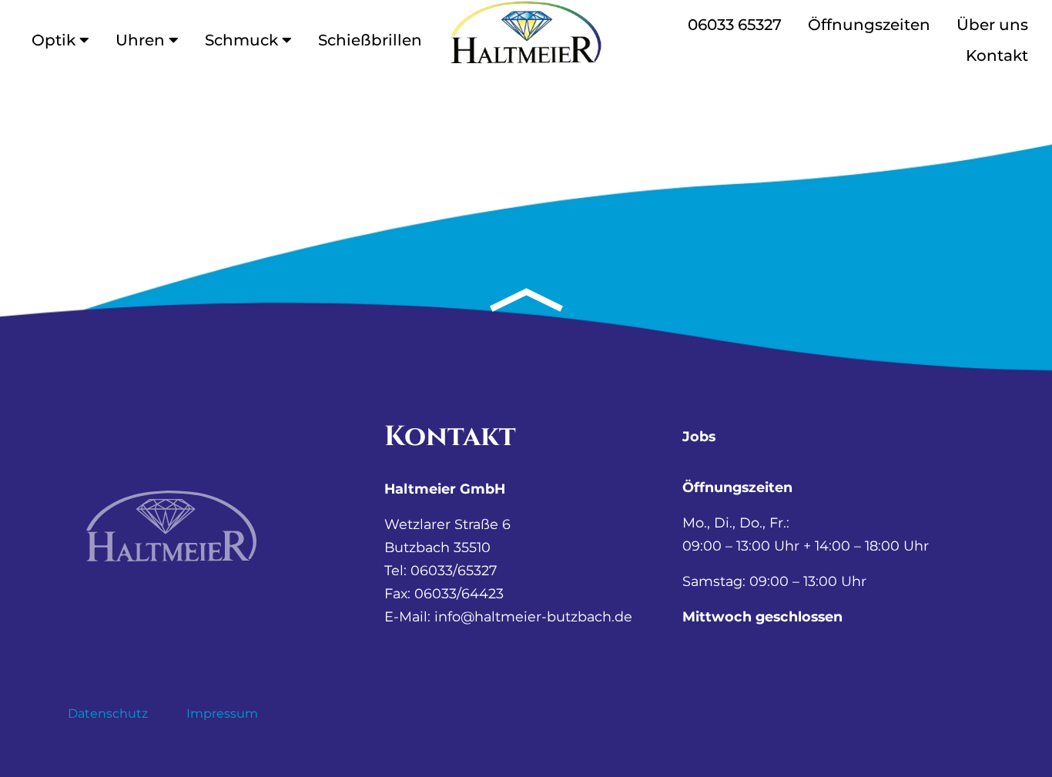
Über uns (992, 24)
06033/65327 (453, 570)
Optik (53, 40)
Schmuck (241, 40)
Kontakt (997, 55)
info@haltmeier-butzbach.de (533, 616)
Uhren (140, 40)
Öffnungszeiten (869, 24)
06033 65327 (735, 24)
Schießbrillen (370, 40)
